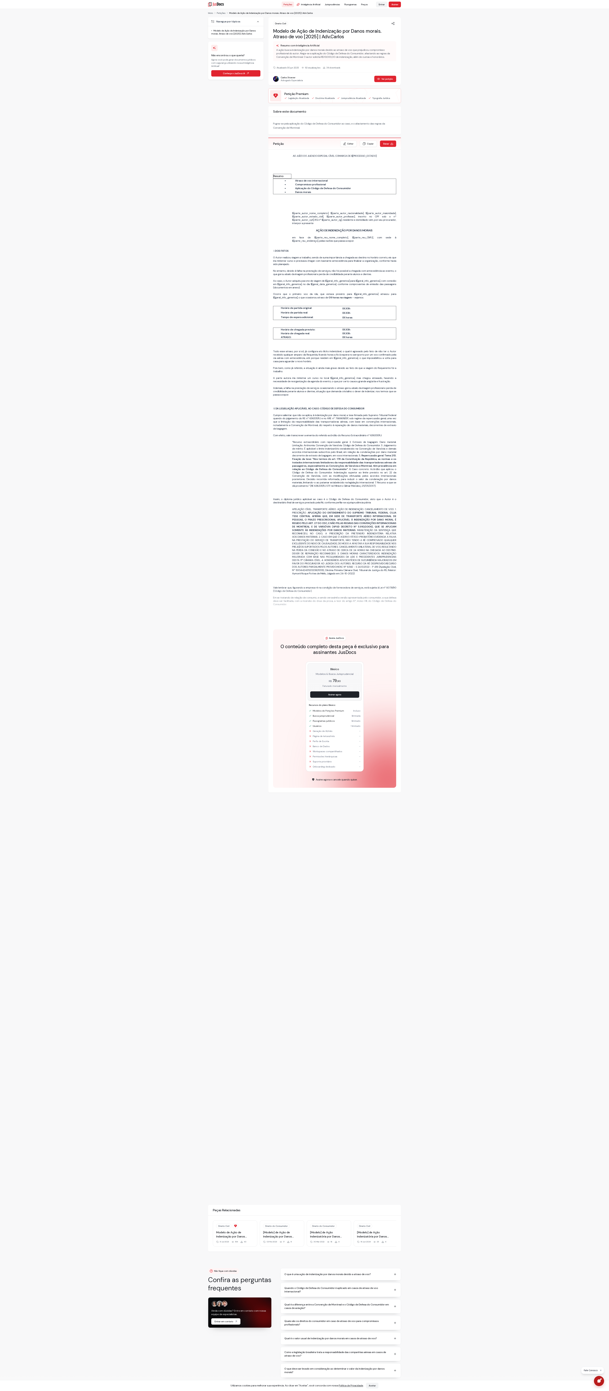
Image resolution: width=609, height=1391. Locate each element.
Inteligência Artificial (310, 4)
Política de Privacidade (351, 1385)
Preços (364, 4)
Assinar (394, 4)
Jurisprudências (332, 4)
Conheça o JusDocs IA (234, 73)
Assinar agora (334, 694)
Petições (288, 4)
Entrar (382, 4)
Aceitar (372, 1385)
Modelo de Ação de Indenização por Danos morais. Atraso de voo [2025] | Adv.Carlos (271, 13)
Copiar (370, 143)
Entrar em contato (224, 1321)
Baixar (386, 143)
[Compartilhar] (393, 23)
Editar (350, 143)
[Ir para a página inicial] (216, 4)
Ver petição (387, 78)
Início (210, 13)
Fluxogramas (350, 4)
